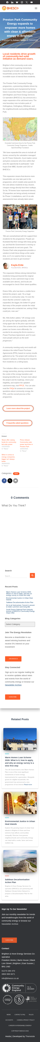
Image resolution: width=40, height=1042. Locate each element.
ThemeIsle (30, 1036)
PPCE (21, 386)
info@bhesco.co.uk (10, 978)
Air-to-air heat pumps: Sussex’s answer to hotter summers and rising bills (20, 606)
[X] (26, 2)
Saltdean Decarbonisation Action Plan (19, 602)
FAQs (12, 388)
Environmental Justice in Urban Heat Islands (19, 599)
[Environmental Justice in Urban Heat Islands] (20, 803)
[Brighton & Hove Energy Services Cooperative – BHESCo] (11, 8)
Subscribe (13, 697)
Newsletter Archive (10, 924)
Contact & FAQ (20, 1014)
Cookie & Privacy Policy (26, 1020)
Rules (31, 1014)
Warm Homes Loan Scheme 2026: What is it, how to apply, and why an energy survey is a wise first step (19, 593)
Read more (28, 784)
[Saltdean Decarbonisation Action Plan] (20, 861)
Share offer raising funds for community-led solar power (9, 442)
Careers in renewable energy (20, 1025)
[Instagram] (21, 2)
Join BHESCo (13, 659)
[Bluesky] (17, 2)
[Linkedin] (12, 2)
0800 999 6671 (8, 974)
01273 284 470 (8, 971)
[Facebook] (7, 2)
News (16, 473)
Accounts (9, 1020)
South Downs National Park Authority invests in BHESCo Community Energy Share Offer (20, 611)
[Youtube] (31, 2)
